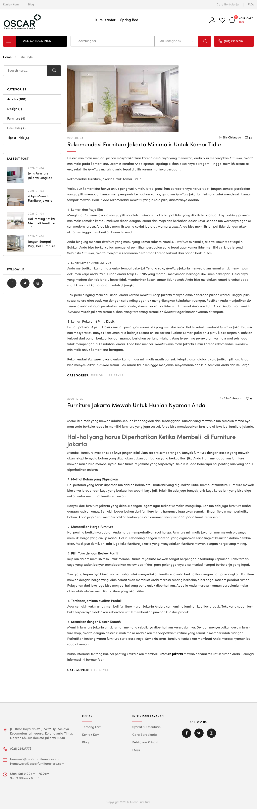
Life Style (115, 375)
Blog (31, 4)
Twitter (25, 283)
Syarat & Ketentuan (146, 727)
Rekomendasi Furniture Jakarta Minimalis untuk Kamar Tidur (144, 145)
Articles (12, 99)
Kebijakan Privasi (145, 742)
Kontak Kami (11, 4)
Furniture (13, 118)
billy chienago (231, 137)
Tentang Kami (92, 727)
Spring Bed (129, 20)
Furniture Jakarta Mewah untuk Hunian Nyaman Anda (136, 406)
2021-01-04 (75, 138)
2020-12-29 (75, 398)
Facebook (11, 283)
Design (97, 375)
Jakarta (100, 359)
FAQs (251, 4)
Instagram (38, 283)
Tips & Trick (15, 138)
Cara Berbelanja (228, 4)
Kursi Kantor (105, 20)
